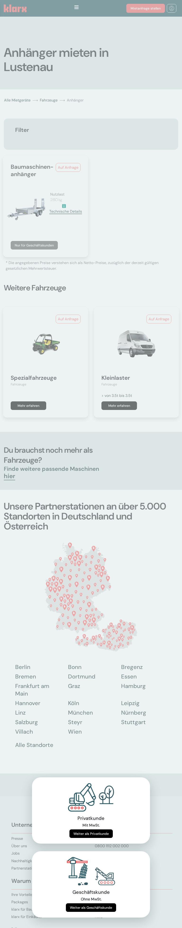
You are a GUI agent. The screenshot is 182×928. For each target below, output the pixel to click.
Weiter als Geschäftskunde (91, 907)
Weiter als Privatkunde (91, 834)
